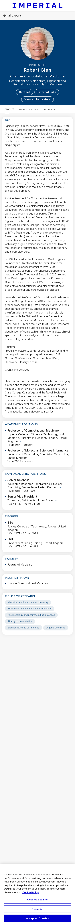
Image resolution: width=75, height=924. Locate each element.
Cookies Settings (37, 899)
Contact (24, 92)
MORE (48, 109)
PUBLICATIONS (29, 109)
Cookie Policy (30, 892)
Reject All (37, 909)
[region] (37, 894)
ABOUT (9, 109)
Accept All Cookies (37, 918)
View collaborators (37, 99)
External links (47, 92)
